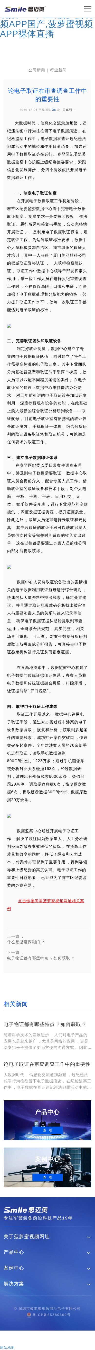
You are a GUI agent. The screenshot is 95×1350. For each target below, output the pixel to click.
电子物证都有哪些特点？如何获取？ (41, 955)
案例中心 (14, 1268)
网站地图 (7, 1348)
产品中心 (14, 1252)
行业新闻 (58, 70)
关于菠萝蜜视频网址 (27, 1236)
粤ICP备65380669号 (52, 1315)
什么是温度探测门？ (26, 939)
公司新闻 (36, 70)
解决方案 (14, 1283)
